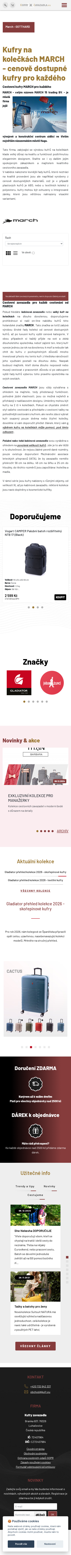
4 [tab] (42, 607)
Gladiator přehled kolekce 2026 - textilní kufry (35, 880)
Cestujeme (35, 1194)
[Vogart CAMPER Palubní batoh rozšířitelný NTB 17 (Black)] (35, 564)
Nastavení (49, 1543)
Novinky (49, 1186)
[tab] (62, 830)
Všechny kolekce (36, 890)
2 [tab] (33, 607)
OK (52, 1514)
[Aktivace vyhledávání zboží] (5, 5)
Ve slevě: (27, 252)
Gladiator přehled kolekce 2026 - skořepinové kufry (35, 872)
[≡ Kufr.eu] (35, 4)
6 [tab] (47, 702)
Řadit (8, 237)
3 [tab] (38, 607)
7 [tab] (49, 1047)
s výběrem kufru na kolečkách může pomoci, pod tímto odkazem (35, 427)
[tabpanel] (35, 565)
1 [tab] (29, 607)
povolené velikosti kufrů (31, 445)
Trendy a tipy (25, 1186)
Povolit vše (21, 1543)
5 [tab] (42, 702)
